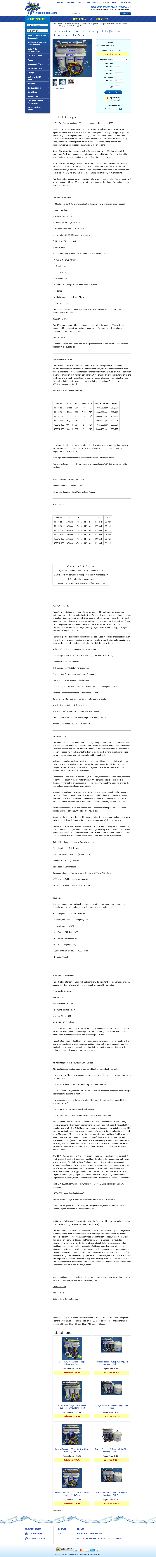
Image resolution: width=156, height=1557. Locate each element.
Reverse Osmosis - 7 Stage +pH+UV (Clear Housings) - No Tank (71, 1450)
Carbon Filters (58, 1293)
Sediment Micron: (108, 65)
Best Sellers (102, 19)
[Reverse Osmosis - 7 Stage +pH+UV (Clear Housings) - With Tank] (111, 1434)
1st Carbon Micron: (108, 72)
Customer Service (109, 2)
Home (54, 24)
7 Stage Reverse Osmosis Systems (110, 24)
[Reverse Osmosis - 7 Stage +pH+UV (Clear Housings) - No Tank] (72, 1434)
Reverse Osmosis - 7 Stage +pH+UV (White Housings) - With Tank (111, 1494)
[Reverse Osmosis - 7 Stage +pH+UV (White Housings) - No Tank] (72, 1478)
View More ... (58, 1510)
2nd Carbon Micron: (108, 79)
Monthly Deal (80, 19)
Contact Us (62, 1533)
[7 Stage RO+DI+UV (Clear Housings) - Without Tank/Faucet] (72, 1348)
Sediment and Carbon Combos (65, 1299)
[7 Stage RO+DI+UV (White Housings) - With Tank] (111, 1388)
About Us (59, 2)
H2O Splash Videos (36, 1533)
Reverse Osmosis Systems (90, 24)
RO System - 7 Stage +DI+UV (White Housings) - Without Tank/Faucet (72, 1406)
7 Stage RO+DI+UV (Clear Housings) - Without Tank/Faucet (71, 1363)
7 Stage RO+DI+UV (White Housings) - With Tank (111, 1406)
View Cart (127, 2)
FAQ (79, 2)
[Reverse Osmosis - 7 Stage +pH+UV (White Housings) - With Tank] (111, 1475)
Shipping (70, 2)
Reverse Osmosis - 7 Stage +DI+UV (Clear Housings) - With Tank (112, 1363)
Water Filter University (37, 1538)
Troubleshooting (92, 2)
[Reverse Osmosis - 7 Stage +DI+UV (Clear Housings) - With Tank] (111, 1345)
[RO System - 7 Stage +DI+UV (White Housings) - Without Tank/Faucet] (72, 1391)
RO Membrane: (106, 59)
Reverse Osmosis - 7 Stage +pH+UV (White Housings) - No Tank (72, 1494)
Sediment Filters (59, 1287)
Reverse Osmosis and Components (68, 24)
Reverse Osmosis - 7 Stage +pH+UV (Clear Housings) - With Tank (111, 1450)
